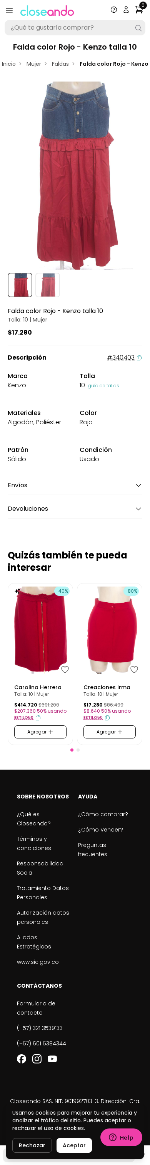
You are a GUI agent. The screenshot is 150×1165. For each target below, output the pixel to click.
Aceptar (74, 1145)
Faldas (60, 64)
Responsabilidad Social (40, 868)
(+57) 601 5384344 (41, 1043)
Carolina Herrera (38, 687)
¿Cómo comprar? (103, 814)
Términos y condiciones (34, 843)
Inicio (9, 64)
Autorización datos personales (43, 917)
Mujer (34, 64)
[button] (71, 750)
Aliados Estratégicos (34, 941)
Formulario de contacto (36, 1008)
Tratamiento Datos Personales (43, 892)
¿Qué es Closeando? (34, 818)
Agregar (37, 731)
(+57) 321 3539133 (40, 1028)
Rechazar (32, 1145)
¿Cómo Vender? (100, 829)
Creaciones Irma (106, 687)
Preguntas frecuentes (92, 849)
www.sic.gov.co (38, 962)
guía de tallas (103, 385)
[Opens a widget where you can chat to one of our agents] (121, 1138)
